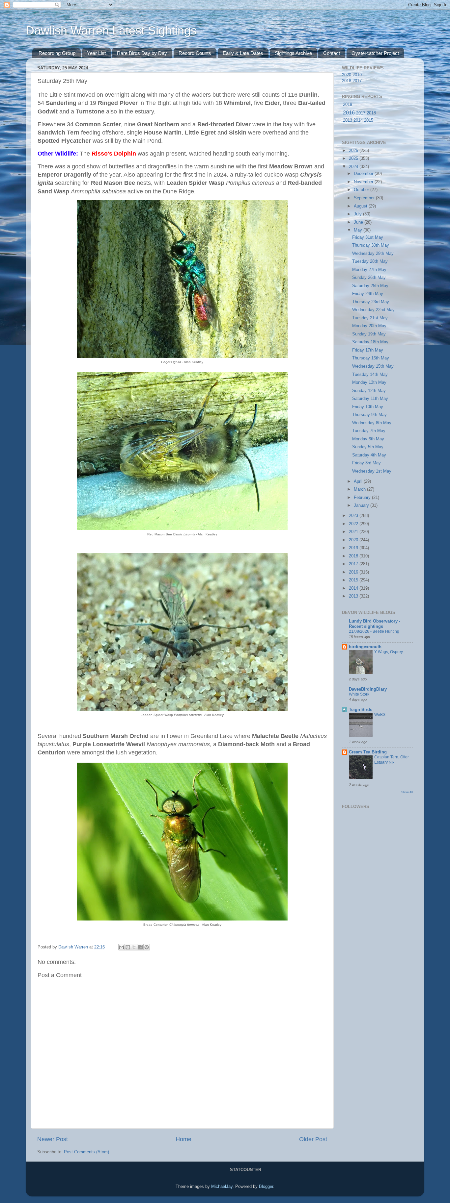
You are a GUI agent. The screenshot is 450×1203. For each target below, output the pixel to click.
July (358, 214)
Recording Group (57, 53)
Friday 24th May (367, 293)
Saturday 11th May (370, 398)
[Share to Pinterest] (146, 947)
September (365, 198)
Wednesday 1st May (371, 471)
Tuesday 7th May (368, 431)
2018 (346, 81)
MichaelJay (222, 1186)
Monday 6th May (368, 439)
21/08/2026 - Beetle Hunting (374, 631)
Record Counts (195, 53)
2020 (346, 75)
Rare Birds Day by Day (142, 53)
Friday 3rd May (366, 463)
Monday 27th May (369, 269)
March (360, 489)
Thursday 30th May (370, 245)
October (362, 189)
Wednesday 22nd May (373, 309)
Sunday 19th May (369, 334)
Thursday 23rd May (370, 302)
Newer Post (52, 1139)
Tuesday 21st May (370, 318)
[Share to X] (134, 947)
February (363, 497)
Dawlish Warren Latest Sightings (111, 30)
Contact (331, 53)
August (361, 206)
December (364, 173)
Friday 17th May (367, 350)
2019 (357, 75)
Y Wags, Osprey (388, 652)
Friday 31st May (367, 237)
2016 (349, 112)
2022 (354, 524)
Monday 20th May (369, 326)
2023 (354, 515)
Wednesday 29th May (373, 253)
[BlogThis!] (128, 947)
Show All (407, 792)
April (359, 481)
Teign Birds (360, 709)
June (359, 222)
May (358, 230)
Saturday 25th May (370, 285)
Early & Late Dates (243, 53)
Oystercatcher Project (375, 53)
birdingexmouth (365, 647)
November (364, 182)
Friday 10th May (367, 407)
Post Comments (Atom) (86, 1152)
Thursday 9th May (369, 414)
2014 (358, 120)
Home (183, 1139)
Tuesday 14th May (370, 374)
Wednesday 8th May (371, 423)
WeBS (379, 714)
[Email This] (121, 947)
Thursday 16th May (370, 358)
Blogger (266, 1186)
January (362, 505)
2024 (354, 166)
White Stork (359, 694)
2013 (347, 120)
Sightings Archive (293, 53)
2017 (357, 81)
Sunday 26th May (369, 277)
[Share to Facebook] (140, 947)
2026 (354, 150)
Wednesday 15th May (373, 366)
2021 (354, 531)
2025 (354, 158)
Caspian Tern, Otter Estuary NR (391, 760)
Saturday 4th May (369, 455)
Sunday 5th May (367, 447)
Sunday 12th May (369, 390)
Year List (96, 53)
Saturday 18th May (370, 342)
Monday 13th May (369, 382)
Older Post (313, 1139)
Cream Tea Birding (368, 752)
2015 (368, 120)
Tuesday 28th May (370, 261)
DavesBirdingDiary (368, 689)
